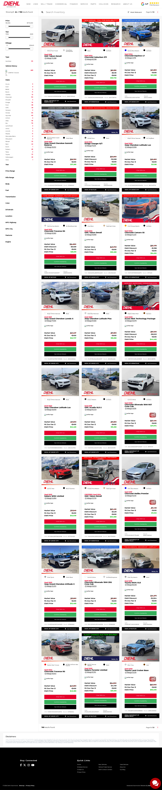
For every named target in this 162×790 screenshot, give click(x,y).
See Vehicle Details (60, 91)
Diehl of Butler (90, 190)
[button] (77, 32)
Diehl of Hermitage (92, 102)
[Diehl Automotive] (11, 4)
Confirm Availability (60, 86)
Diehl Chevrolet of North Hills (51, 101)
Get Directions (71, 101)
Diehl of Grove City (132, 102)
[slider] (7, 26)
